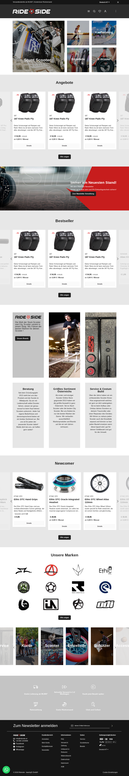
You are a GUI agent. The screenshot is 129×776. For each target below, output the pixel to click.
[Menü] (88, 11)
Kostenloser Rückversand (43, 2)
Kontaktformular (47, 746)
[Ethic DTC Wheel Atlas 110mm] (100, 483)
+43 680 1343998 (22, 741)
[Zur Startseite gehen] (31, 11)
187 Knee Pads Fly (24, 118)
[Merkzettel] (99, 11)
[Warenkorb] (110, 11)
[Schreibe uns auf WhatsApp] (6, 769)
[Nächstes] (117, 120)
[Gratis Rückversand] (64, 706)
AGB (62, 767)
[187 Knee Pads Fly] (29, 103)
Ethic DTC (18, 496)
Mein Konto (46, 743)
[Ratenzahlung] (36, 706)
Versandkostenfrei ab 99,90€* (23, 2)
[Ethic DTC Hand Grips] (29, 483)
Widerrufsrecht (66, 756)
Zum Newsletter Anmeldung (83, 194)
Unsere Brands (22, 338)
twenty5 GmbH (32, 772)
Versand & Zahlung (64, 744)
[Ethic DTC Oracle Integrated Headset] (64, 483)
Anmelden (45, 739)
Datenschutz (65, 759)
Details (29, 146)
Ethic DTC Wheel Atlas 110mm (97, 501)
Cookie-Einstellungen (110, 772)
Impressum (65, 763)
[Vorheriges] (11, 120)
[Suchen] (94, 11)
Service (82, 739)
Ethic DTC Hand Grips (26, 499)
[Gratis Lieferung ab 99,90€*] (36, 689)
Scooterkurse (84, 743)
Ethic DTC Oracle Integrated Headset (64, 501)
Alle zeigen (64, 157)
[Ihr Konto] (105, 11)
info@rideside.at (21, 738)
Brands (82, 746)
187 (15, 116)
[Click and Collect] (93, 706)
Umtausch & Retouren (65, 750)
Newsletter (45, 750)
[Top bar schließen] (118, 2)
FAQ (62, 739)
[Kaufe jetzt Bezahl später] (93, 689)
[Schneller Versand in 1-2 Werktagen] (64, 689)
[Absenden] (112, 725)
